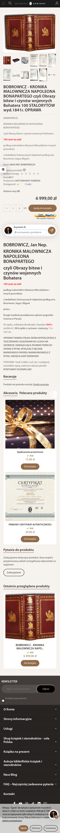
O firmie (9, 709)
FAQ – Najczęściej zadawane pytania (29, 784)
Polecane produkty (33, 393)
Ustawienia (51, 828)
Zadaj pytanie (14, 572)
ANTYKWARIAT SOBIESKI (27, 181)
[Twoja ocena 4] (34, 174)
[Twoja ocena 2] (26, 174)
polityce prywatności (12, 821)
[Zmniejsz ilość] (19, 208)
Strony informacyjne (18, 719)
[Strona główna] (30, 3)
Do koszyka (30, 466)
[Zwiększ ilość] (6, 208)
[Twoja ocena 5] (38, 174)
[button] (30, 33)
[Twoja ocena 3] (30, 174)
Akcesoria (10, 393)
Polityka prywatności (16, 698)
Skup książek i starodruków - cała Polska (26, 740)
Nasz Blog (10, 774)
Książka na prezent (16, 751)
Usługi (8, 728)
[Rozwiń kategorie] (3, 3)
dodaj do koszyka (43, 208)
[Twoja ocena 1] (22, 174)
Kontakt (9, 794)
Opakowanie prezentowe (30, 452)
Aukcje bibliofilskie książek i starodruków (23, 763)
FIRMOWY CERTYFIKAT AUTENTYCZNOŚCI (30, 525)
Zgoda (23, 828)
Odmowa (36, 828)
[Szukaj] (10, 3)
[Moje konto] (57, 3)
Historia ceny (10, 191)
